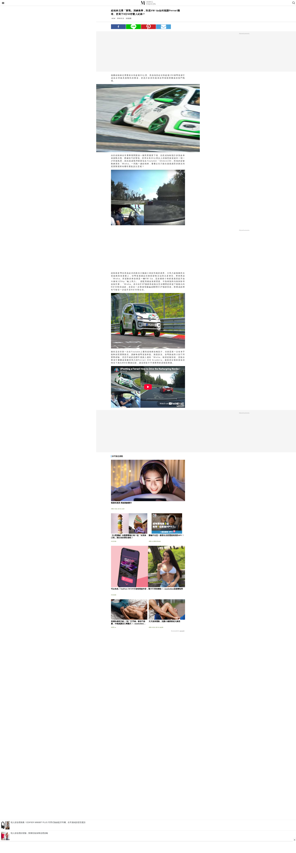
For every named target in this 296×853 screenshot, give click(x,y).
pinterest (148, 26)
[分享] (118, 26)
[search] (293, 3)
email (163, 26)
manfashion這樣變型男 (148, 3)
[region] (244, 52)
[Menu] (3, 3)
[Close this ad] (294, 839)
